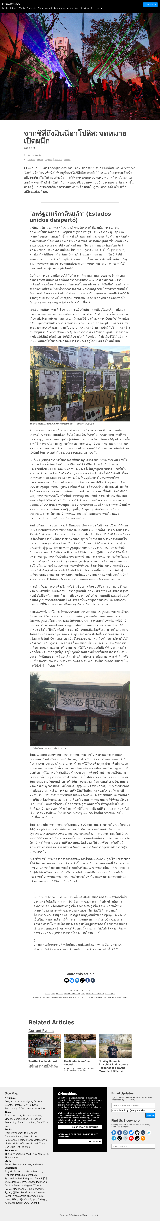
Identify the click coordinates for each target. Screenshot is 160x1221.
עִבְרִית (16, 1196)
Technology (11, 1108)
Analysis (27, 1101)
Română (25, 1192)
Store (40, 8)
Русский (9, 1178)
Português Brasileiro (26, 1175)
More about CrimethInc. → (86, 1127)
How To (26, 1105)
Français (58, 159)
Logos (24, 1119)
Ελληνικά (28, 1178)
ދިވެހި (34, 1199)
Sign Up (150, 1115)
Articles (9, 1098)
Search (48, 8)
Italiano (67, 159)
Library (14, 8)
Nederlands (19, 1189)
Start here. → (93, 1141)
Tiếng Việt (17, 1199)
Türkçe (37, 1185)
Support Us (150, 4)
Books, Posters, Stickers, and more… (25, 1164)
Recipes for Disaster (29, 1140)
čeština (9, 1185)
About (70, 8)
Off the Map (23, 1147)
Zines (8, 1115)
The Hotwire (11, 1157)
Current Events (34, 155)
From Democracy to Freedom (21, 1133)
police (47, 993)
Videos (8, 1119)
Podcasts (31, 8)
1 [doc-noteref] (30, 172)
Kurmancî (10, 1203)
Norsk (19, 1203)
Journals (16, 1115)
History (17, 1105)
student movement (72, 993)
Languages (60, 8)
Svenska (40, 1192)
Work (27, 1136)
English (40, 159)
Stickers (36, 1115)
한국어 (16, 1192)
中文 (24, 1182)
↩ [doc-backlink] (99, 932)
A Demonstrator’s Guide (32, 1108)
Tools (22, 8)
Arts (7, 1101)
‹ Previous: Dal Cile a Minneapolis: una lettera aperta (55, 997)
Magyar (28, 1185)
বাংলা (33, 1192)
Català (27, 1199)
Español (48, 159)
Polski (18, 1178)
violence (59, 993)
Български (14, 1182)
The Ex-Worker (13, 1154)
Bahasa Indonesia (37, 1182)
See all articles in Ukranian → (90, 8)
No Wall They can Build (35, 1154)
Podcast (9, 1150)
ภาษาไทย (25, 1196)
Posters (27, 1115)
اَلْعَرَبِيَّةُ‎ (8, 1192)
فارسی (8, 1189)
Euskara (18, 1185)
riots (83, 993)
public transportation (95, 993)
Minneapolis (110, 993)
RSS (15, 1098)
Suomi (38, 1178)
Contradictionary (14, 1136)
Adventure (16, 1101)
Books (5, 8)
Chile (53, 993)
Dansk (8, 1196)
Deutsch (31, 159)
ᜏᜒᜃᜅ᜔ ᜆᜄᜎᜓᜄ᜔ (31, 1203)
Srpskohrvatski (35, 1189)
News (35, 1105)
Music (16, 1119)
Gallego (42, 1199)
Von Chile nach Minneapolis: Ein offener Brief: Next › (105, 997)
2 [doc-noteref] (77, 254)
